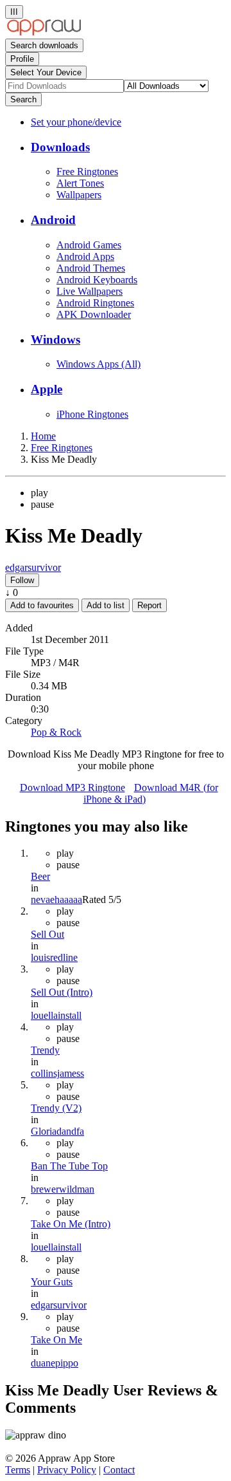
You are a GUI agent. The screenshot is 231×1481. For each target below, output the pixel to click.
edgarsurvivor (33, 567)
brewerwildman (62, 1189)
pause (42, 504)
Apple (46, 389)
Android (53, 220)
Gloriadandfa (57, 1131)
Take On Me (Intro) (70, 1223)
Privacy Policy (66, 1469)
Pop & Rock (56, 732)
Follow (22, 580)
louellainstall (56, 1015)
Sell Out (47, 934)
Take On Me (56, 1339)
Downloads (60, 147)
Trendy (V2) (56, 1108)
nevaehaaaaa (56, 899)
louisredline (54, 957)
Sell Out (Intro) (61, 992)
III (14, 12)
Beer (40, 876)
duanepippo (54, 1362)
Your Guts (52, 1281)
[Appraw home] (44, 32)
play (39, 492)
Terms (17, 1469)
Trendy (45, 1050)
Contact (119, 1469)
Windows (55, 339)
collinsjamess (57, 1073)
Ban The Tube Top (69, 1165)
